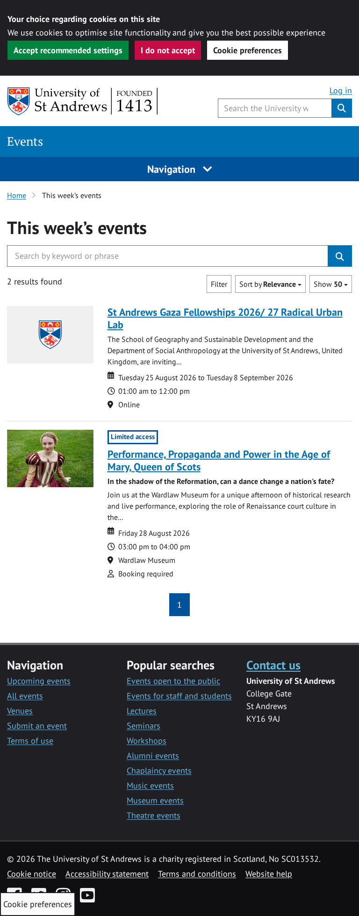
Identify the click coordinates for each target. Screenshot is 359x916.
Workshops (146, 740)
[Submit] (340, 256)
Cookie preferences (247, 50)
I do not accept (168, 50)
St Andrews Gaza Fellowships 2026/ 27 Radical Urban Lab (225, 318)
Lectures (142, 710)
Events (25, 141)
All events (25, 695)
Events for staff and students (179, 695)
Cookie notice (31, 873)
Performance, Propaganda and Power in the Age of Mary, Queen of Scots (219, 460)
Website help (268, 873)
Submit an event (37, 725)
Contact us (273, 665)
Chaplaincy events (159, 770)
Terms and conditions (197, 873)
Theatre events (153, 815)
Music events (150, 785)
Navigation (172, 169)
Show (328, 284)
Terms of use (30, 740)
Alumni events (153, 755)
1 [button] (179, 604)
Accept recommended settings (68, 50)
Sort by (267, 284)
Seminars (143, 725)
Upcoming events (39, 680)
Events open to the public (173, 680)
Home (16, 195)
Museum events (155, 800)
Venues (20, 710)
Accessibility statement (107, 873)
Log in (341, 90)
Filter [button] (219, 284)
